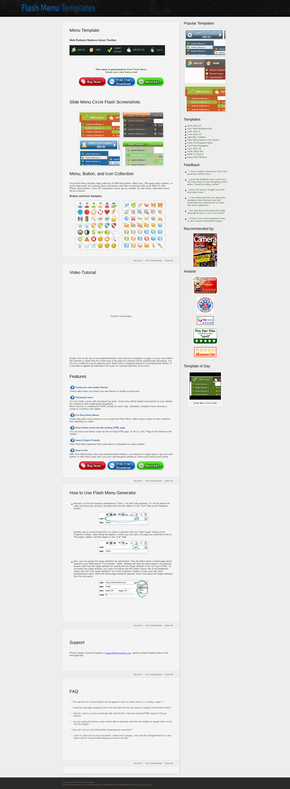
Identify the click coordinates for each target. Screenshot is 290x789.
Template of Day (197, 366)
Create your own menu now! (121, 72)
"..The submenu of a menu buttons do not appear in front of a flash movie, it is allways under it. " (117, 702)
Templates (192, 119)
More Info (169, 260)
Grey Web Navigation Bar (199, 128)
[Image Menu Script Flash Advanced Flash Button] (100, 152)
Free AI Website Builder (72, 785)
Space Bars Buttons (197, 157)
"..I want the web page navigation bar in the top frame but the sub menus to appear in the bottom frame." (121, 707)
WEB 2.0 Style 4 (195, 154)
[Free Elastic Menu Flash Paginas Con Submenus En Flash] (143, 225)
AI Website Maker (124, 785)
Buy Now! (138, 260)
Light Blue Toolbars (196, 137)
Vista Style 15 (194, 125)
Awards (190, 271)
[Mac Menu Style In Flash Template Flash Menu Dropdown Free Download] (100, 124)
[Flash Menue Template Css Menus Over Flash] (97, 225)
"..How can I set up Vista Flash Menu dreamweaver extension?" (101, 730)
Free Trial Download (153, 260)
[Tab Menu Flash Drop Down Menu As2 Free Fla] (143, 152)
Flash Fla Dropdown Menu (200, 143)
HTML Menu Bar (195, 151)
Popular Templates (199, 23)
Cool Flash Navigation (198, 145)
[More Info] (150, 82)
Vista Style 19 (194, 134)
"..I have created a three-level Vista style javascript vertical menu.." (207, 172)
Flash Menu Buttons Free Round (203, 140)
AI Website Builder (109, 785)
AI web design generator (141, 785)
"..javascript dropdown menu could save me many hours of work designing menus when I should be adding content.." (207, 182)
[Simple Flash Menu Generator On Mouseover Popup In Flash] (205, 70)
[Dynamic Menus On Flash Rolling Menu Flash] (205, 98)
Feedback (192, 165)
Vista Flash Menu (137, 69)
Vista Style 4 (193, 131)
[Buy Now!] (92, 82)
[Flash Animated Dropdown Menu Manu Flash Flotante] (205, 42)
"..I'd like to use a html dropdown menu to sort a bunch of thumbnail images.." (206, 219)
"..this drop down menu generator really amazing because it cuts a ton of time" (206, 211)
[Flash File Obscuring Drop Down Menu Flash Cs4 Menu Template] (205, 405)
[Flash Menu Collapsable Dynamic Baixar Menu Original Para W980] (143, 124)
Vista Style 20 (194, 148)
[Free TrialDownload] (121, 82)
